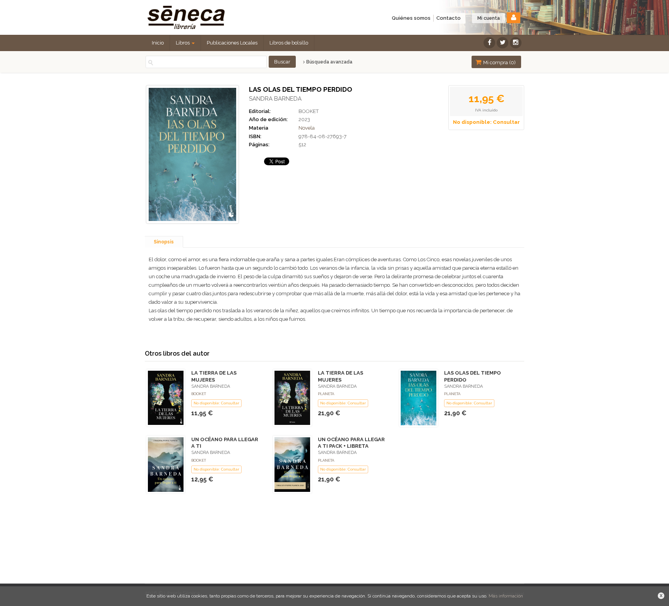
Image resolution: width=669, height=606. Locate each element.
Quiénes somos (411, 18)
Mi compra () (499, 62)
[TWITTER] (502, 42)
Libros (183, 43)
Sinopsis (164, 242)
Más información (506, 596)
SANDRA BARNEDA (275, 98)
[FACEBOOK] (489, 42)
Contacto (448, 18)
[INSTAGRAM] (515, 42)
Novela (306, 128)
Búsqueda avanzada (328, 62)
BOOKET (308, 111)
